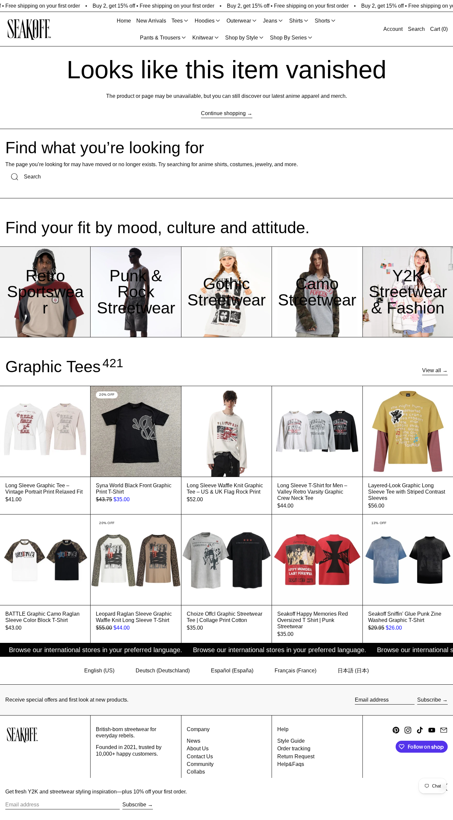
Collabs (196, 772)
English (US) (99, 670)
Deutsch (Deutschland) (163, 670)
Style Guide (291, 741)
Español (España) (232, 670)
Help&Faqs (290, 764)
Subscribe (429, 700)
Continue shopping (223, 113)
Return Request (295, 756)
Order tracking (293, 748)
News (193, 741)
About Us (198, 748)
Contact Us (200, 756)
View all (431, 370)
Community (200, 764)
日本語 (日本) (353, 670)
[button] (416, 29)
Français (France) (295, 670)
